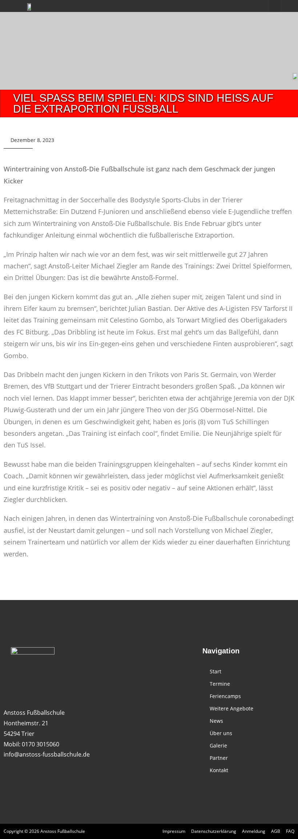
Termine (220, 683)
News (216, 720)
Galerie (218, 745)
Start (215, 671)
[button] (275, 6)
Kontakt (219, 770)
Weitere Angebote (231, 708)
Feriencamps (225, 696)
